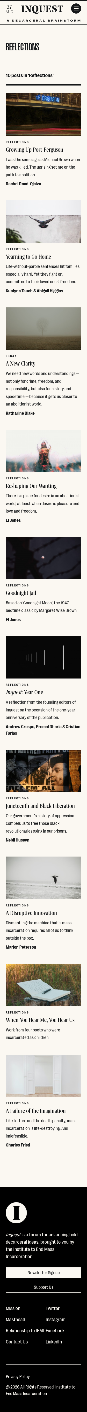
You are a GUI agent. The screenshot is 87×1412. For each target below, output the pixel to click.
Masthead (15, 1319)
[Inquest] (42, 10)
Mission (13, 1308)
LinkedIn (54, 1341)
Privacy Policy (18, 1376)
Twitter (53, 1308)
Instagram (55, 1319)
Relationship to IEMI (25, 1330)
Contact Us (17, 1341)
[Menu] (76, 8)
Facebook (55, 1330)
